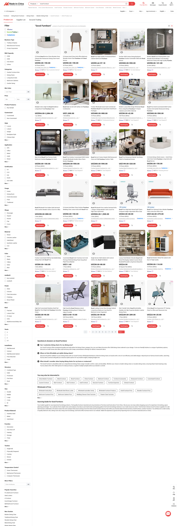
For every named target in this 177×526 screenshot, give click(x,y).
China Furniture (88, 379)
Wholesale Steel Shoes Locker (65, 390)
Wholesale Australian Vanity (86, 390)
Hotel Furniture (58, 7)
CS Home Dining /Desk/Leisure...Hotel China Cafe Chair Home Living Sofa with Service (159, 159)
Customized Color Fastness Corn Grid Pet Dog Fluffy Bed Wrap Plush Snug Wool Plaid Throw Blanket (75, 260)
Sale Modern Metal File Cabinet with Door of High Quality (159, 259)
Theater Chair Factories (107, 394)
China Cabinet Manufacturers (45, 7)
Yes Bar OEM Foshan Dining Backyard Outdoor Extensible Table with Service (132, 58)
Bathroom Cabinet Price (65, 394)
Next (120, 332)
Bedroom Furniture (103, 379)
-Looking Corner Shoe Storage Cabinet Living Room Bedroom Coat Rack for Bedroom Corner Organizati (103, 310)
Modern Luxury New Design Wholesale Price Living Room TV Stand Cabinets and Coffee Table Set (131, 109)
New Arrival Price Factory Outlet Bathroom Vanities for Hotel (46, 158)
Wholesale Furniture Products (107, 390)
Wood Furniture (75, 379)
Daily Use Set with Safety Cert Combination (76, 108)
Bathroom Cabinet (89, 7)
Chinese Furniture (129, 382)
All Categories (10, 11)
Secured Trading (35, 20)
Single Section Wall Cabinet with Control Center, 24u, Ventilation (102, 259)
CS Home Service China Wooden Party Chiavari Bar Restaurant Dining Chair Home (47, 58)
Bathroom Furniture (79, 7)
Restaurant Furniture (137, 379)
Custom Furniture (44, 382)
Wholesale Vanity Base (45, 390)
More (38, 397)
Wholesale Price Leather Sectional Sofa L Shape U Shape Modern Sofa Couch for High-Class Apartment (104, 209)
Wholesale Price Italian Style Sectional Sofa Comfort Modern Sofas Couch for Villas (47, 208)
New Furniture (58, 382)
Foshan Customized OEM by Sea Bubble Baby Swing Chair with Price (48, 259)
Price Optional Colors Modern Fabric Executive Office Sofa (160, 210)
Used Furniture (84, 382)
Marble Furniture (117, 7)
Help (140, 11)
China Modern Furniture (45, 379)
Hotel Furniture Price (126, 390)
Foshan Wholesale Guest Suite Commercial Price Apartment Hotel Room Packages (103, 109)
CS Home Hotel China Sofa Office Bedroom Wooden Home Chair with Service (75, 58)
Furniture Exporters (113, 382)
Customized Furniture (154, 379)
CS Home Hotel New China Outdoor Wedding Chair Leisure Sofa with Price (76, 208)
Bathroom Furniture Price (46, 394)
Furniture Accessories (120, 379)
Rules (172, 11)
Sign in (171, 5)
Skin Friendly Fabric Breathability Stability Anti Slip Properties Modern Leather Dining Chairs (131, 310)
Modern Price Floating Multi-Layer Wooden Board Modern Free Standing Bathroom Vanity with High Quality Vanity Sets (160, 59)
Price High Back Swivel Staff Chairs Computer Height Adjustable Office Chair (130, 210)
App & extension (150, 11)
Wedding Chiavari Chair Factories (86, 394)
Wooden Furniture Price (143, 390)
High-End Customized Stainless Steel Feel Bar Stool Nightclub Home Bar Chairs (48, 310)
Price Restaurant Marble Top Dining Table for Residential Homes (131, 158)
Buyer (131, 11)
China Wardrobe (100, 7)
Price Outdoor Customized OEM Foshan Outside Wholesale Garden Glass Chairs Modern (76, 159)
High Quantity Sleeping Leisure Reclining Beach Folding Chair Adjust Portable (74, 310)
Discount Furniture (98, 382)
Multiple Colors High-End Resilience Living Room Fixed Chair (46, 108)
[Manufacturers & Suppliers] (14, 4)
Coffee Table (108, 7)
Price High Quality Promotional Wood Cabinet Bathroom (103, 57)
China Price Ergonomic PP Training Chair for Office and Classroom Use (158, 309)
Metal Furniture (61, 379)
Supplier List (20, 20)
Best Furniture (71, 382)
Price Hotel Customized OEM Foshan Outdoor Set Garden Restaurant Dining (159, 108)
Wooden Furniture (67, 7)
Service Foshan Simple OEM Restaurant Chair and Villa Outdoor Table (104, 158)
